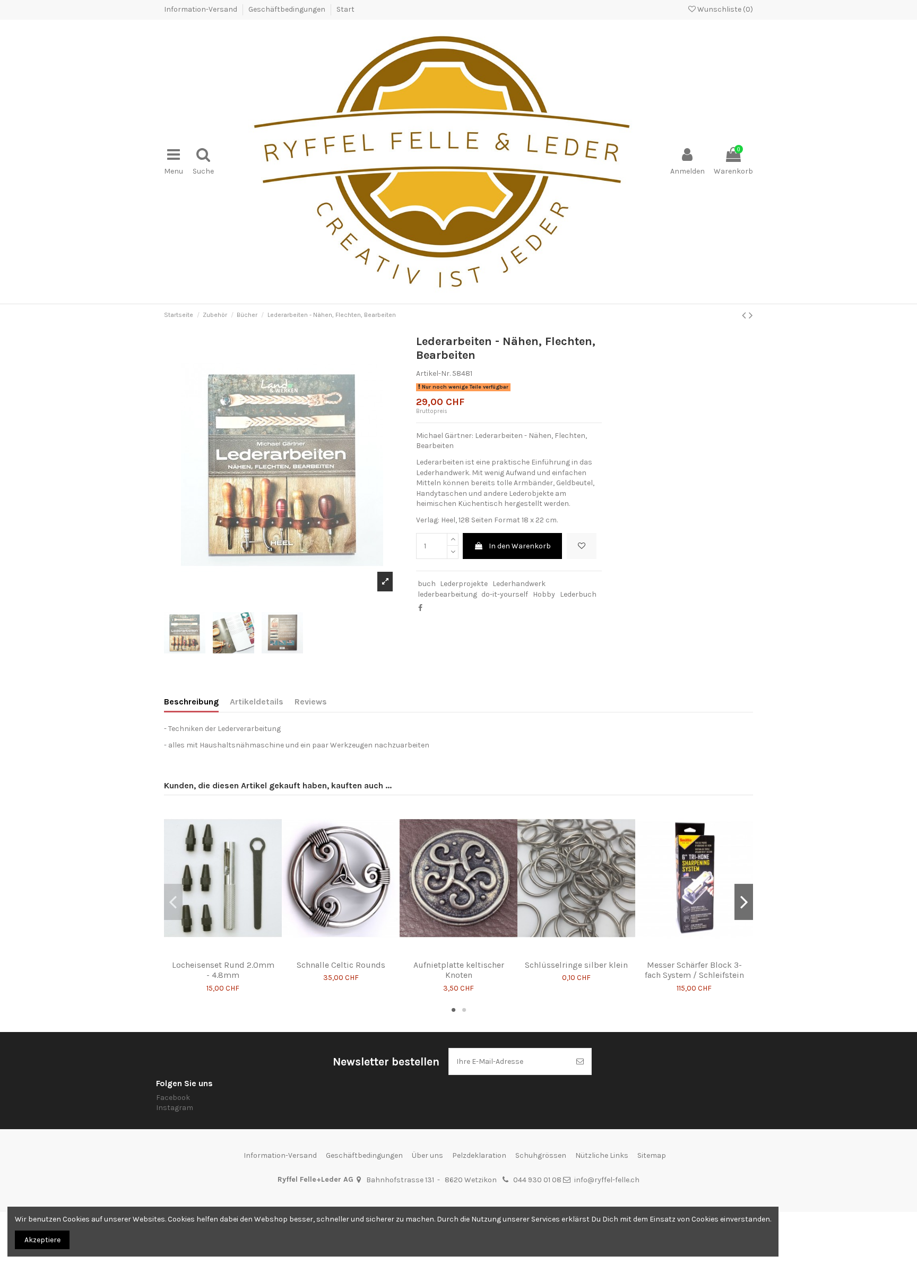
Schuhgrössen (540, 1155)
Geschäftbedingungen (287, 9)
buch (427, 583)
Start (345, 9)
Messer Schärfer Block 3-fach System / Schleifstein (694, 970)
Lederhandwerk (519, 583)
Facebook (173, 1097)
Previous (173, 902)
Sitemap (651, 1155)
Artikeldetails (256, 702)
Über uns (427, 1155)
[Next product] (751, 315)
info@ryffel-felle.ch (606, 1179)
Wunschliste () (724, 9)
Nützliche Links (601, 1155)
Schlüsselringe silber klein (576, 965)
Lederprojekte (464, 583)
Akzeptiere (42, 1239)
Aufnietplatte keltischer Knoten (458, 970)
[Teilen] (420, 608)
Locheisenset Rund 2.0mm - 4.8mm (223, 970)
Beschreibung (191, 702)
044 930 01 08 (537, 1179)
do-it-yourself (504, 594)
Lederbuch (578, 594)
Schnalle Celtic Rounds (341, 965)
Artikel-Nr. (433, 373)
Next (743, 902)
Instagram (174, 1107)
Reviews (311, 702)
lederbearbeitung (447, 594)
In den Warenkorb (520, 546)
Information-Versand (201, 9)
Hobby (544, 594)
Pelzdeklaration (479, 1155)
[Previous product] (745, 315)
